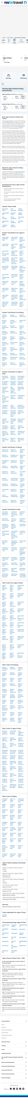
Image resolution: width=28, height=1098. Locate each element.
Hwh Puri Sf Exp (6, 94)
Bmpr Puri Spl (5, 104)
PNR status (20, 126)
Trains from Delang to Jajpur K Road (11, 906)
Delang (17, 98)
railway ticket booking (20, 171)
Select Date (22, 97)
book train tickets (8, 121)
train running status (14, 128)
